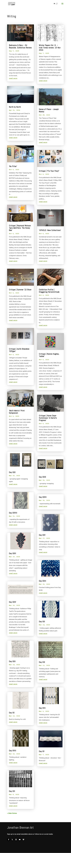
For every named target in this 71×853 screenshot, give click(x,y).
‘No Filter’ (13, 166)
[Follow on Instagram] (16, 839)
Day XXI (42, 621)
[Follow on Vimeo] (23, 839)
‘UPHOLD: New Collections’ (50, 230)
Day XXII (12, 661)
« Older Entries (12, 813)
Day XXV (42, 535)
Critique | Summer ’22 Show (20, 289)
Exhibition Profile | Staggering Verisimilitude (49, 290)
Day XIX (42, 662)
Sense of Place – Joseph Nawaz (49, 110)
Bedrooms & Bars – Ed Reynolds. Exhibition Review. (20, 46)
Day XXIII (42, 581)
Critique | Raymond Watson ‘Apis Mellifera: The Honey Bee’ (20, 227)
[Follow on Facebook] (8, 839)
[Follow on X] (12, 839)
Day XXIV (12, 602)
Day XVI (12, 791)
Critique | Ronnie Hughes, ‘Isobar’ (49, 355)
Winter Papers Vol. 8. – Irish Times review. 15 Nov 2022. (50, 47)
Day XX (12, 712)
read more (13, 78)
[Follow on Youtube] (19, 839)
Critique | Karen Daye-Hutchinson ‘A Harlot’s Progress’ (48, 417)
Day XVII (42, 708)
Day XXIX (42, 477)
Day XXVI (12, 553)
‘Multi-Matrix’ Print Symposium (17, 411)
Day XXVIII (13, 513)
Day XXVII (43, 497)
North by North (15, 107)
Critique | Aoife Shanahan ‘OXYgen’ (19, 350)
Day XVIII (12, 750)
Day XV (41, 751)
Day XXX (12, 472)
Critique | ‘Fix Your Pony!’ (49, 171)
